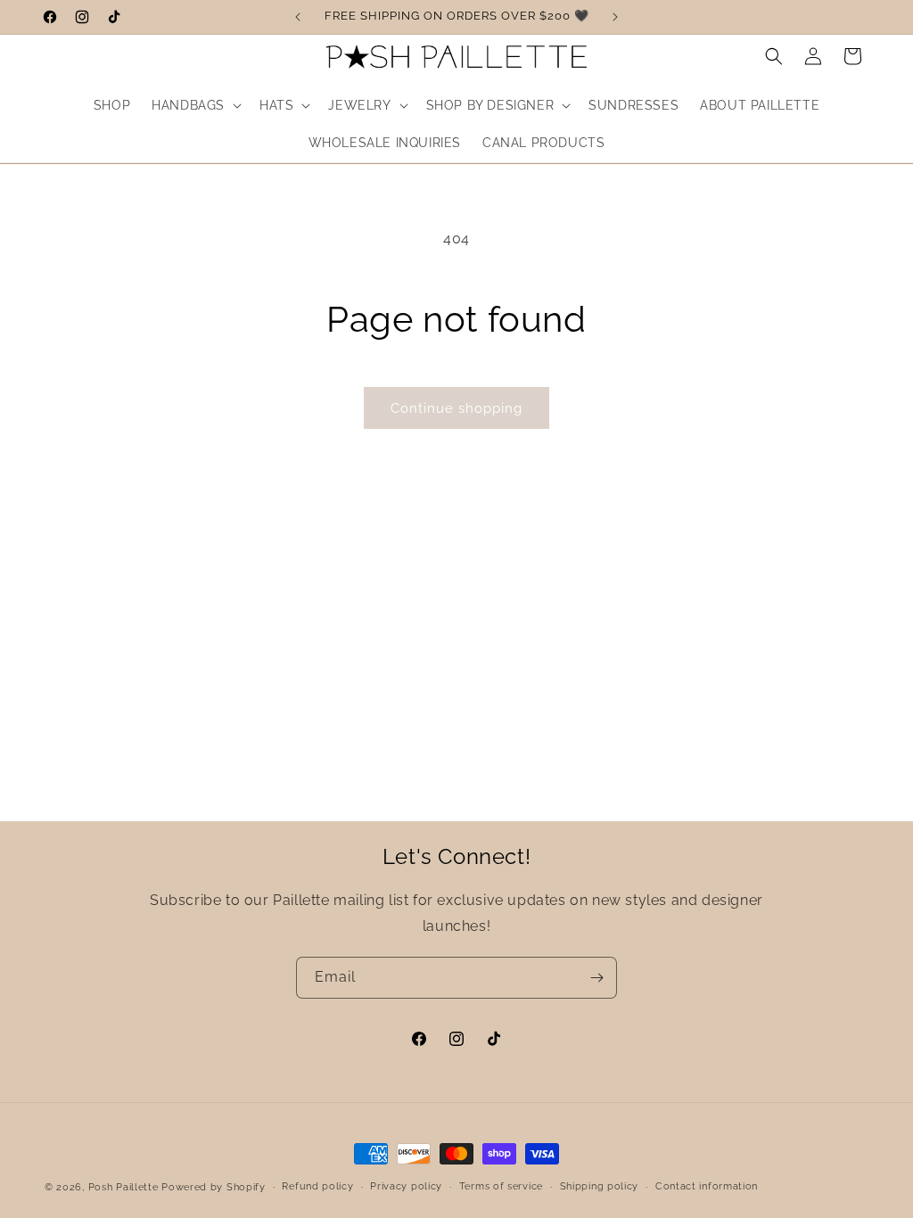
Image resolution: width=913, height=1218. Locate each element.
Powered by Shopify (213, 1187)
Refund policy (317, 1186)
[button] (195, 105)
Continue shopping (456, 408)
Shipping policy (599, 1186)
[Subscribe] (596, 978)
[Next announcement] (615, 17)
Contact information (706, 1186)
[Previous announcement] (297, 17)
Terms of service (501, 1186)
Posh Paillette (125, 1187)
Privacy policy (406, 1186)
